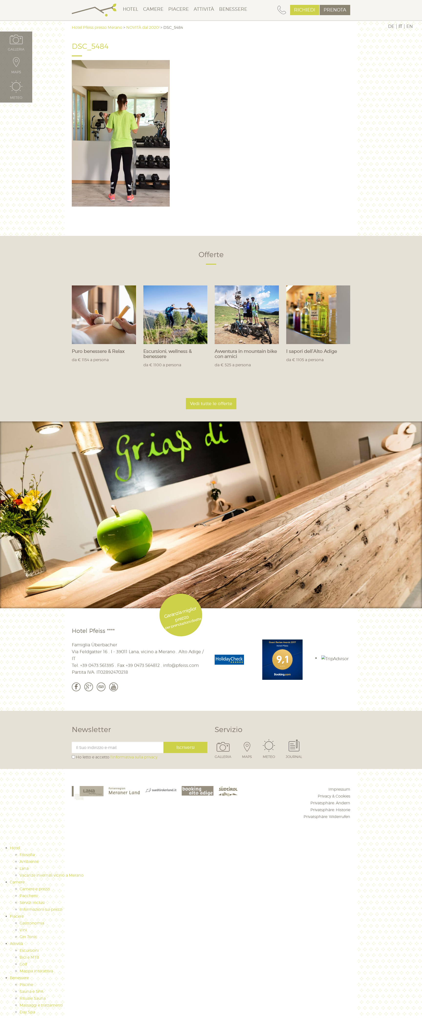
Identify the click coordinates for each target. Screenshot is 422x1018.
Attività (204, 9)
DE (391, 26)
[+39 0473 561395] (282, 10)
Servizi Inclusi (32, 902)
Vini (23, 930)
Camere (153, 9)
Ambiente (29, 861)
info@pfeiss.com (181, 665)
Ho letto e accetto (116, 757)
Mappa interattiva (36, 971)
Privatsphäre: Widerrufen (327, 816)
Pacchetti (29, 895)
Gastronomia (32, 923)
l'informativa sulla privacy (134, 757)
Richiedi (304, 10)
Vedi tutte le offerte (211, 403)
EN (409, 26)
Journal (294, 756)
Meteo (269, 756)
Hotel (130, 9)
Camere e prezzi (35, 889)
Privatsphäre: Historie (330, 810)
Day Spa (27, 1012)
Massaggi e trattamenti (41, 1005)
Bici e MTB (29, 957)
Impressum (339, 789)
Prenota (335, 10)
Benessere (233, 9)
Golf (23, 964)
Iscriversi (185, 747)
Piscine (26, 984)
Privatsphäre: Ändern (330, 803)
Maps (247, 756)
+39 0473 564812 (143, 665)
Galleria (223, 756)
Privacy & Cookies (334, 796)
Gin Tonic (28, 936)
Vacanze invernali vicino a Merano (52, 875)
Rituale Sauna (33, 998)
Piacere (178, 9)
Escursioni (29, 950)
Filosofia (27, 854)
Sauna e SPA (31, 991)
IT (400, 26)
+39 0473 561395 (97, 665)
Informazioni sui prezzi (41, 909)
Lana (24, 868)
